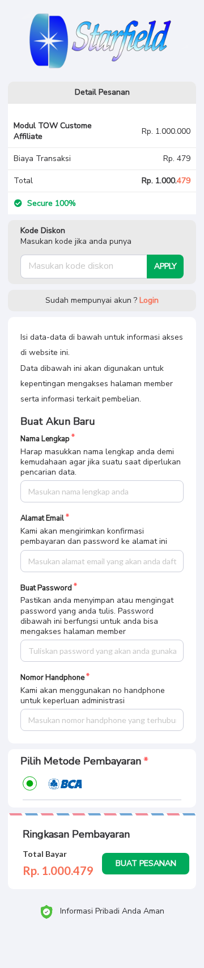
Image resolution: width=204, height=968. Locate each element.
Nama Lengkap (45, 439)
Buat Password (46, 588)
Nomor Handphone (52, 678)
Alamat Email (42, 518)
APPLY (165, 266)
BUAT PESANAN (146, 863)
